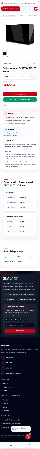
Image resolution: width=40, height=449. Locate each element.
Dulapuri (7, 63)
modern (22, 231)
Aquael (6, 76)
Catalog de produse (12, 9)
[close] (38, 1)
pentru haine (9, 261)
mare (19, 261)
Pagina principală (10, 15)
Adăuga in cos (21, 94)
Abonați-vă (20, 331)
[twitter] (16, 320)
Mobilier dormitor (31, 15)
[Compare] (31, 63)
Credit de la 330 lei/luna (21, 99)
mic (29, 257)
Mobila (21, 15)
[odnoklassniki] (25, 320)
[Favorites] (35, 63)
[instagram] (11, 320)
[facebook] (7, 320)
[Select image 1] (4, 53)
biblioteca (20, 257)
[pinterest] (21, 320)
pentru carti (9, 257)
